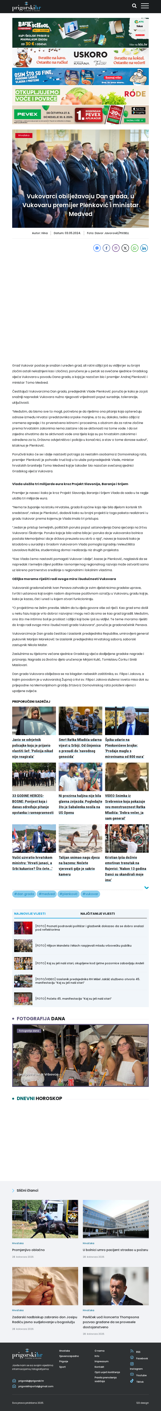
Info (97, 1356)
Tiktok (140, 1381)
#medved (47, 894)
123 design (142, 1403)
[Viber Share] (116, 248)
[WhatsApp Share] (134, 248)
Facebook (142, 1358)
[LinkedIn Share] (144, 248)
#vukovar (90, 894)
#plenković (68, 894)
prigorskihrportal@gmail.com (35, 1386)
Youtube (141, 1375)
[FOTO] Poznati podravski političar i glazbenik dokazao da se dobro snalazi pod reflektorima (89, 928)
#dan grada (24, 894)
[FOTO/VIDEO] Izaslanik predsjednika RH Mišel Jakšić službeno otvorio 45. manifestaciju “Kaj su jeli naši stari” (87, 981)
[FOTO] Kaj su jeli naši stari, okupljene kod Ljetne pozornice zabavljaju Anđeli (89, 963)
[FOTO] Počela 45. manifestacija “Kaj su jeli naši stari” (73, 999)
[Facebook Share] (106, 248)
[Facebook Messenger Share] (97, 248)
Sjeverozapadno (69, 1356)
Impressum (102, 1361)
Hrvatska (23, 135)
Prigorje (63, 1361)
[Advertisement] (80, 280)
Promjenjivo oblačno (28, 1250)
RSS (138, 1352)
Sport (62, 1366)
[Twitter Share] (125, 248)
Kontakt (99, 1366)
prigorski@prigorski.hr (31, 1380)
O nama (99, 1350)
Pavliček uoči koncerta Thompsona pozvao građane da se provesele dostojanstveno (111, 1322)
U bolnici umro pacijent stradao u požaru (115, 1250)
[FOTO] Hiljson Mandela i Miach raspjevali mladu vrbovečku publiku (83, 946)
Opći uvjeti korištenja (107, 1372)
